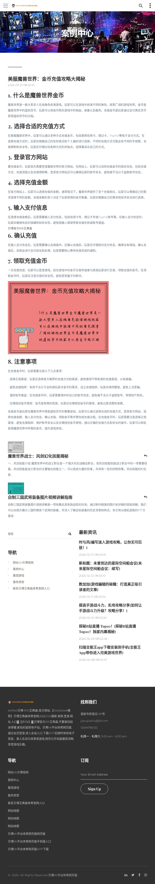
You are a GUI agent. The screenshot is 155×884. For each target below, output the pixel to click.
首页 (43, 40)
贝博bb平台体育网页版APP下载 (28, 849)
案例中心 (58, 40)
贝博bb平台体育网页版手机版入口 (29, 841)
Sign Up (94, 788)
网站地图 (13, 810)
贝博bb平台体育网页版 (62, 875)
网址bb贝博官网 (23, 562)
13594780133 (89, 727)
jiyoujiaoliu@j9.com (94, 721)
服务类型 (18, 582)
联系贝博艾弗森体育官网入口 (31, 588)
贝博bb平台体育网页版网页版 (26, 834)
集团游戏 (18, 575)
